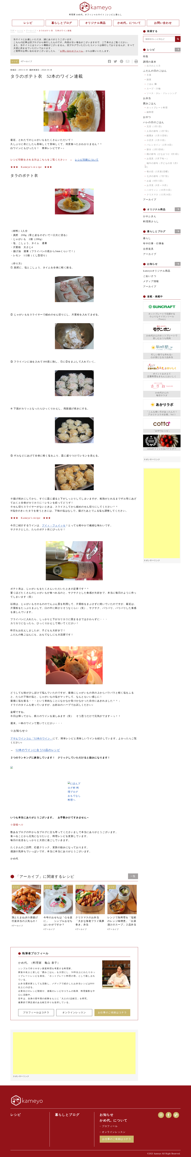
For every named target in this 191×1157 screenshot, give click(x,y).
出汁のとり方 (154, 66)
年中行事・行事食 (153, 243)
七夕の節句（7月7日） (158, 176)
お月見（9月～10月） (158, 185)
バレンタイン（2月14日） (160, 145)
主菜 (149, 75)
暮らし (147, 238)
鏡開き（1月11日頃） (158, 135)
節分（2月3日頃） (156, 149)
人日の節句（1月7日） (158, 131)
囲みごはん (149, 103)
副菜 (149, 79)
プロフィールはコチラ (36, 1012)
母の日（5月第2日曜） (158, 171)
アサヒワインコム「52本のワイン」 (31, 738)
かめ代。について (114, 1120)
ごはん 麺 (152, 84)
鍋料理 (150, 112)
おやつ (147, 117)
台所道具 (148, 249)
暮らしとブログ (67, 1115)
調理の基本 (149, 62)
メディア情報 (151, 281)
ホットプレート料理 (157, 108)
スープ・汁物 (154, 89)
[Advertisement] (74, 1053)
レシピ (20, 31)
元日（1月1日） (155, 126)
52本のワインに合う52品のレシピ (38, 750)
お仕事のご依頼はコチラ (112, 1012)
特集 (145, 56)
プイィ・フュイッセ (54, 525)
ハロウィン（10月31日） (160, 190)
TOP (12, 31)
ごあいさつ (149, 276)
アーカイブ (31, 31)
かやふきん (149, 216)
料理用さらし (151, 221)
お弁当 (147, 98)
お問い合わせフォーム (71, 51)
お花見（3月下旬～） (158, 158)
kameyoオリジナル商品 (156, 271)
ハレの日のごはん (153, 122)
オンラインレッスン (74, 1012)
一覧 (133, 876)
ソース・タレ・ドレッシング (162, 93)
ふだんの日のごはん (155, 70)
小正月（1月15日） (157, 140)
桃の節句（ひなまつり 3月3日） (163, 154)
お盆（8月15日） (155, 181)
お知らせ (107, 1115)
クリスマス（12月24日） (160, 194)
